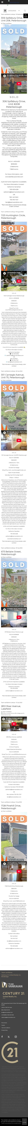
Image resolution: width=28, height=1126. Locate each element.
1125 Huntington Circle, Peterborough (13, 216)
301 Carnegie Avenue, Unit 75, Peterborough (13, 376)
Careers (3, 1025)
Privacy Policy (4, 1030)
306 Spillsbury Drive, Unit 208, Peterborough (13, 19)
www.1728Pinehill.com (19, 901)
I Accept (24, 1121)
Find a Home (4, 1022)
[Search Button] (25, 11)
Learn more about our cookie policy (11, 1123)
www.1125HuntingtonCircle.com (14, 309)
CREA (13, 1077)
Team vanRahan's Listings (8, 14)
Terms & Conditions (5, 1027)
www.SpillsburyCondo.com (14, 177)
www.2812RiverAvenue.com (18, 754)
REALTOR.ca (12, 1087)
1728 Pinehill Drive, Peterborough (11, 807)
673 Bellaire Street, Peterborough (11, 553)
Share (25, 16)
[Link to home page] (14, 2)
